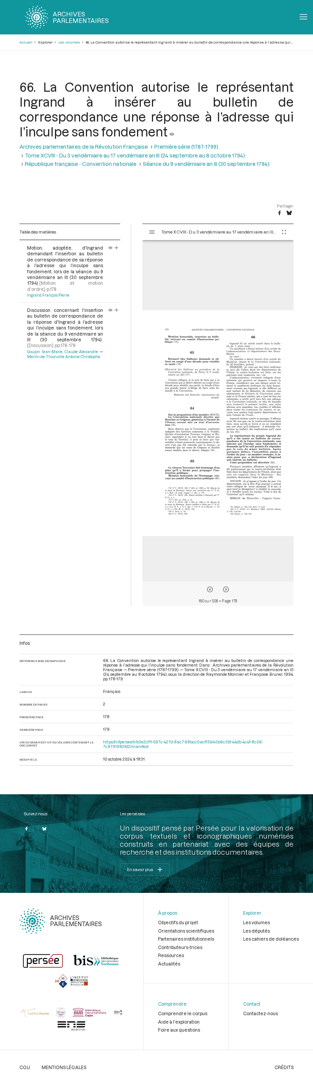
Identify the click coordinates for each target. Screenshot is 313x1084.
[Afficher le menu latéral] (152, 232)
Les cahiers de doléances (271, 938)
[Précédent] (210, 589)
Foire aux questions (179, 1029)
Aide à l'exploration (179, 1021)
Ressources (171, 955)
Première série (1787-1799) (186, 146)
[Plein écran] (284, 232)
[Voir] (171, 131)
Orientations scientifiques (186, 930)
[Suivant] (226, 589)
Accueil (25, 42)
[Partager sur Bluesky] (289, 213)
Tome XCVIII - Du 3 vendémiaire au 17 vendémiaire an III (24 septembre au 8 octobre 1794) (135, 155)
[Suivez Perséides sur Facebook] (26, 829)
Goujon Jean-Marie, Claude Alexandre (62, 351)
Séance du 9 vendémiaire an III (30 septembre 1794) (206, 164)
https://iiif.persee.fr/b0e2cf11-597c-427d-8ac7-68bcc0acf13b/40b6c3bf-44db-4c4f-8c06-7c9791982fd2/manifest (183, 744)
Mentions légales (64, 1067)
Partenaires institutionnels (186, 938)
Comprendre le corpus (182, 1013)
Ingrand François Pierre (48, 295)
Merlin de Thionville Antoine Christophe (63, 356)
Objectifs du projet (178, 922)
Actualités (169, 963)
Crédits (284, 1067)
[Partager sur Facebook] (279, 213)
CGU (24, 1067)
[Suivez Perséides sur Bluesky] (45, 829)
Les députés (256, 930)
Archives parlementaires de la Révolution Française (83, 146)
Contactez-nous (260, 1013)
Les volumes (69, 42)
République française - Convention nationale (80, 164)
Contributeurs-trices (180, 947)
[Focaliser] (117, 247)
